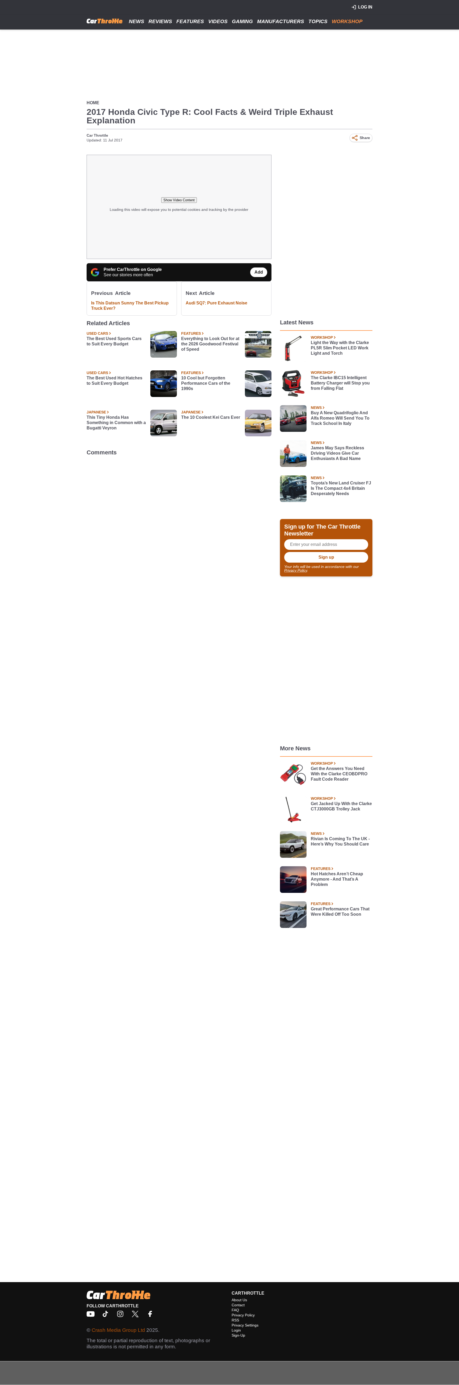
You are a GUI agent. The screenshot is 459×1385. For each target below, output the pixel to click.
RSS (235, 1320)
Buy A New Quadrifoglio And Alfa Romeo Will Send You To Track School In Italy (340, 418)
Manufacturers (280, 21)
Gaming (242, 21)
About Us (239, 1300)
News (136, 21)
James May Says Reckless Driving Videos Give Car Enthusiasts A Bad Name (337, 453)
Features (190, 21)
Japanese (96, 412)
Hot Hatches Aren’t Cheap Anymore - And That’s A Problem (337, 879)
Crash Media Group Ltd (118, 1330)
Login (236, 1330)
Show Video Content (179, 200)
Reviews (160, 21)
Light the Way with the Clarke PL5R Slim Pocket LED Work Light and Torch (340, 347)
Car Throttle (97, 135)
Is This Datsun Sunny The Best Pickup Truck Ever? (130, 306)
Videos (218, 21)
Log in (365, 7)
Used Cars (97, 333)
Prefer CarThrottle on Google (133, 269)
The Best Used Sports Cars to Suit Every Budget (114, 341)
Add (258, 272)
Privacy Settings (245, 1325)
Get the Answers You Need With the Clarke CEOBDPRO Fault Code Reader (339, 773)
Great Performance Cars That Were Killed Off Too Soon (340, 912)
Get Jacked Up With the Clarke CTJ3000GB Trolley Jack (341, 806)
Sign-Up (238, 1335)
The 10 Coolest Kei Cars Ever (210, 417)
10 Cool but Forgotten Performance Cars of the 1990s (205, 383)
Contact (238, 1305)
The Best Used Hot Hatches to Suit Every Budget (114, 381)
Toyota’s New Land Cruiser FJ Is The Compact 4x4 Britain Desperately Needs (341, 488)
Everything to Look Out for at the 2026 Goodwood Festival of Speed (210, 344)
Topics (318, 21)
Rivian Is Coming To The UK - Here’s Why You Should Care (340, 841)
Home (93, 103)
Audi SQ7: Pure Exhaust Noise (216, 303)
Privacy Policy (295, 570)
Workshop (347, 21)
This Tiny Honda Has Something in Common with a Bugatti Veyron (116, 422)
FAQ (235, 1310)
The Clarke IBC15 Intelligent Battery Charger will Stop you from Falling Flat (340, 383)
